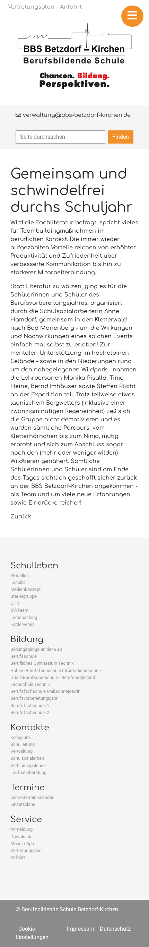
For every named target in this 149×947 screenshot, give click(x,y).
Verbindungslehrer (28, 765)
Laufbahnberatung (28, 772)
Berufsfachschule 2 (29, 712)
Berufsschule (23, 656)
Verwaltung (21, 751)
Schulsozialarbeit (27, 758)
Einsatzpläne (22, 804)
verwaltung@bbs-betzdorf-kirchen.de (76, 115)
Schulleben (34, 565)
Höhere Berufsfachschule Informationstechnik (56, 670)
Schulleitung (22, 744)
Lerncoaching (23, 617)
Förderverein (22, 624)
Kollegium (20, 737)
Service (26, 819)
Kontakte (29, 727)
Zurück (20, 517)
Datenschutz (115, 929)
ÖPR (14, 603)
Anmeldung (21, 829)
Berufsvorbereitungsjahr (34, 698)
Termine (27, 787)
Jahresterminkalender (31, 797)
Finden (120, 137)
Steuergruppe (23, 596)
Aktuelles (19, 575)
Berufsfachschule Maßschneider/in (45, 691)
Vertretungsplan (26, 850)
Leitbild (17, 582)
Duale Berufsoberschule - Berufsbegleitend (52, 677)
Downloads (21, 836)
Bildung (26, 639)
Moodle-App (22, 843)
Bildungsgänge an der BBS (36, 649)
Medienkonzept (25, 589)
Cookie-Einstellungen (32, 933)
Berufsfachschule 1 (29, 705)
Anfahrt (17, 857)
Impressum (80, 929)
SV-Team (19, 610)
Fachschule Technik (30, 684)
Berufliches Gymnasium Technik (42, 663)
